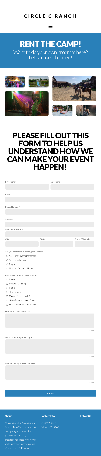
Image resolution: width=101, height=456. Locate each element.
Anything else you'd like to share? (20, 363)
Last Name (55, 182)
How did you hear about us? (17, 311)
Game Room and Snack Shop (22, 300)
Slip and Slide (15, 292)
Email (7, 194)
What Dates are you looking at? (19, 337)
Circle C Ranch (50, 16)
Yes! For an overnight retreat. (22, 255)
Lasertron (13, 279)
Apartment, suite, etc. (15, 229)
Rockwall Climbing (17, 283)
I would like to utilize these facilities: (21, 275)
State (42, 239)
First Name (10, 182)
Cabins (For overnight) (19, 296)
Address (9, 219)
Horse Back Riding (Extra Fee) (22, 304)
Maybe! (12, 264)
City (7, 239)
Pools (12, 287)
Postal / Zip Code (82, 239)
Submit (50, 393)
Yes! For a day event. (18, 260)
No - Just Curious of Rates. (21, 268)
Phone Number (12, 207)
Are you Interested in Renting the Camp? (23, 251)
